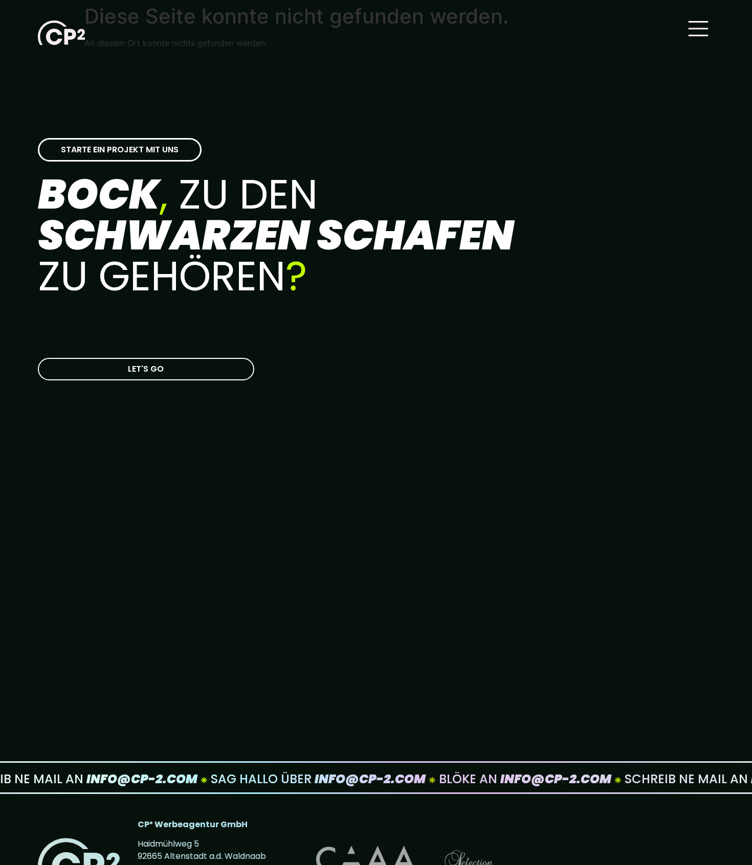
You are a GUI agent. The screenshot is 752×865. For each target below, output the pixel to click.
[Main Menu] (698, 28)
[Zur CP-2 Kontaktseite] (146, 369)
